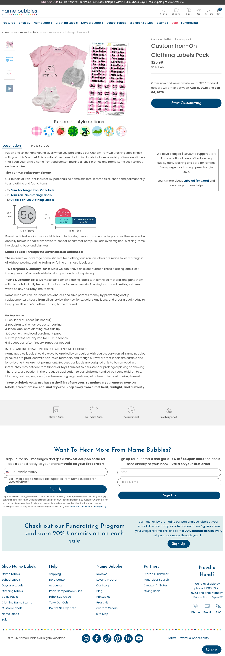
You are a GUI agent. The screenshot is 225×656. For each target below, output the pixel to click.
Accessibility (200, 638)
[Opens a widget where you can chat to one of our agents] (211, 649)
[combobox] (10, 472)
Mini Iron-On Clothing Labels (31, 195)
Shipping (55, 574)
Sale (175, 23)
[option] (9, 44)
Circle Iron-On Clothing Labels (32, 200)
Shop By (24, 23)
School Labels (116, 23)
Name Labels (43, 23)
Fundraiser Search (156, 580)
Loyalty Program (107, 580)
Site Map (102, 614)
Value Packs (10, 597)
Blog (99, 591)
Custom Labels (12, 608)
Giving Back (152, 591)
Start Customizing (186, 103)
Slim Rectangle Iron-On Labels (32, 190)
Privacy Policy (99, 506)
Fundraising (189, 23)
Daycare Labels (92, 23)
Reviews (101, 574)
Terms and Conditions (79, 506)
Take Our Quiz (49, 2)
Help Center (57, 580)
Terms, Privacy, (178, 638)
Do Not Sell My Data (62, 608)
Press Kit (102, 602)
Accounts (55, 585)
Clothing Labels (67, 23)
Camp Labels (11, 574)
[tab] (12, 146)
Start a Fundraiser (156, 574)
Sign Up (55, 489)
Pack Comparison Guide (65, 591)
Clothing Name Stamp (17, 602)
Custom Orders (107, 608)
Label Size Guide (60, 597)
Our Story (103, 585)
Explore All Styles (141, 23)
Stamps (162, 23)
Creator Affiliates (156, 585)
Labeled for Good (196, 181)
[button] (163, 12)
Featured (8, 23)
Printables (103, 597)
